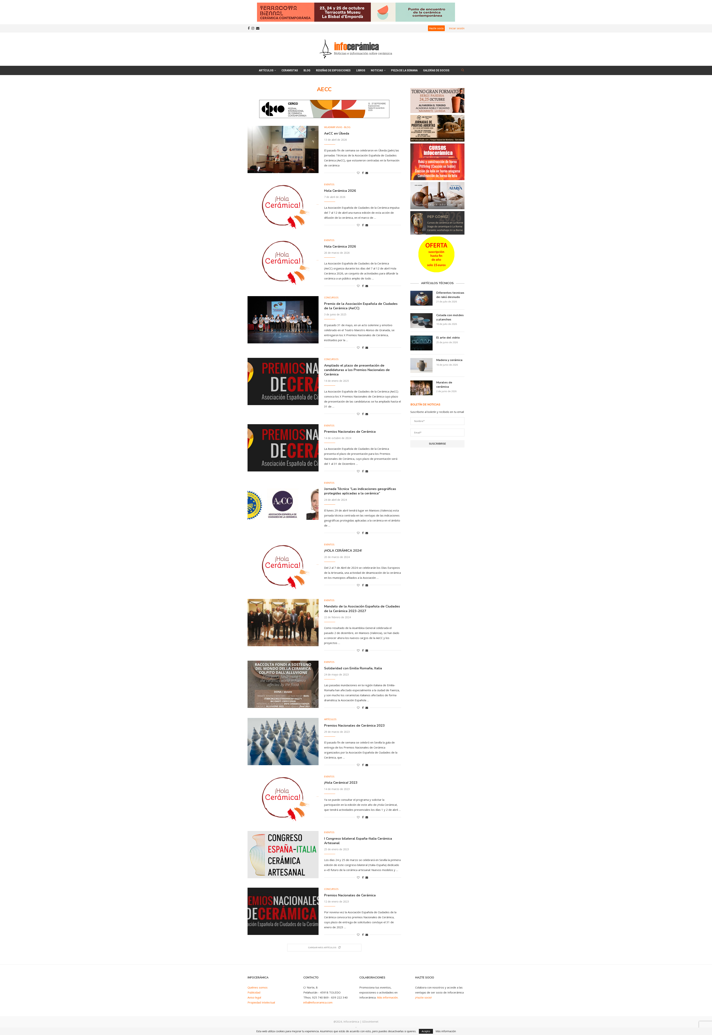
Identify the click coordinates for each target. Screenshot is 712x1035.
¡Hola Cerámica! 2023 (340, 782)
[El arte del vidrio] (421, 343)
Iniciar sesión (456, 28)
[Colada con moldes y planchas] (421, 320)
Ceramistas (289, 70)
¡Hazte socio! (423, 997)
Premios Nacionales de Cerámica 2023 (354, 725)
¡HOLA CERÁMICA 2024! (343, 550)
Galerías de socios (436, 70)
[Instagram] (252, 28)
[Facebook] (249, 28)
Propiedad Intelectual (261, 1002)
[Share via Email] (366, 173)
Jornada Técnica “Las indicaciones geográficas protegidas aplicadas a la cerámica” (360, 491)
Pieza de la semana (404, 70)
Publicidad (254, 992)
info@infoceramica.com (317, 1002)
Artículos (266, 70)
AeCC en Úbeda (336, 133)
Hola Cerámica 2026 (340, 190)
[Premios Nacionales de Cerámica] (283, 447)
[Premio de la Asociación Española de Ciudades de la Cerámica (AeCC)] (283, 319)
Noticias (377, 70)
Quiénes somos (258, 987)
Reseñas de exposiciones (333, 70)
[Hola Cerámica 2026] (283, 206)
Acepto (426, 1031)
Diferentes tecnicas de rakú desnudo (450, 295)
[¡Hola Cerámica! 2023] (283, 798)
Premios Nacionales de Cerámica (350, 431)
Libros (360, 70)
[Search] (462, 70)
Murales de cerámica (444, 384)
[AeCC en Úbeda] (283, 149)
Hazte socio (436, 28)
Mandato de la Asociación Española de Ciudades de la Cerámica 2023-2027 (362, 608)
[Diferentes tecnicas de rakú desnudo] (421, 298)
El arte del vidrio (448, 338)
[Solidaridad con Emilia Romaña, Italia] (283, 684)
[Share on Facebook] (363, 173)
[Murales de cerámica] (421, 387)
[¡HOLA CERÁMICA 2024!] (283, 566)
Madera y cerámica (449, 360)
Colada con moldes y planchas (450, 317)
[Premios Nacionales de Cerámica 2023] (283, 741)
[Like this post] (358, 173)
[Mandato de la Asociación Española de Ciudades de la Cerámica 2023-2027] (283, 622)
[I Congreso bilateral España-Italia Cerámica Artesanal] (283, 854)
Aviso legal (254, 997)
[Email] (258, 28)
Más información (446, 1031)
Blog (307, 70)
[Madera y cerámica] (421, 365)
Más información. (387, 997)
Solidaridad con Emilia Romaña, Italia (353, 668)
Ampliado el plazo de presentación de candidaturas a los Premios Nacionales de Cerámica (357, 370)
